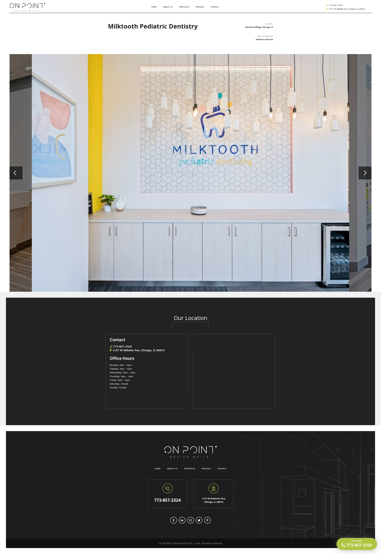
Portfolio (184, 7)
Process (200, 7)
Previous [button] (16, 172)
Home (154, 7)
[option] (190, 173)
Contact (215, 7)
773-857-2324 (336, 5)
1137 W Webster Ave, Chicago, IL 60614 (346, 9)
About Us (167, 7)
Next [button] (365, 172)
